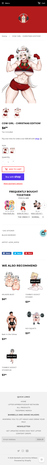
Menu (7, 3)
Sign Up (40, 439)
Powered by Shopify (22, 460)
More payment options (13, 184)
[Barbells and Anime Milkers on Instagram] (23, 451)
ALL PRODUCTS (23, 407)
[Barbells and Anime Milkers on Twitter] (18, 451)
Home (4, 36)
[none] (5, 151)
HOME (23, 401)
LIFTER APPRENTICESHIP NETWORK (23, 404)
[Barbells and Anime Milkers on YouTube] (27, 451)
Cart (43, 3)
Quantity (6, 157)
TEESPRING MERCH (23, 410)
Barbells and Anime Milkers (25, 458)
